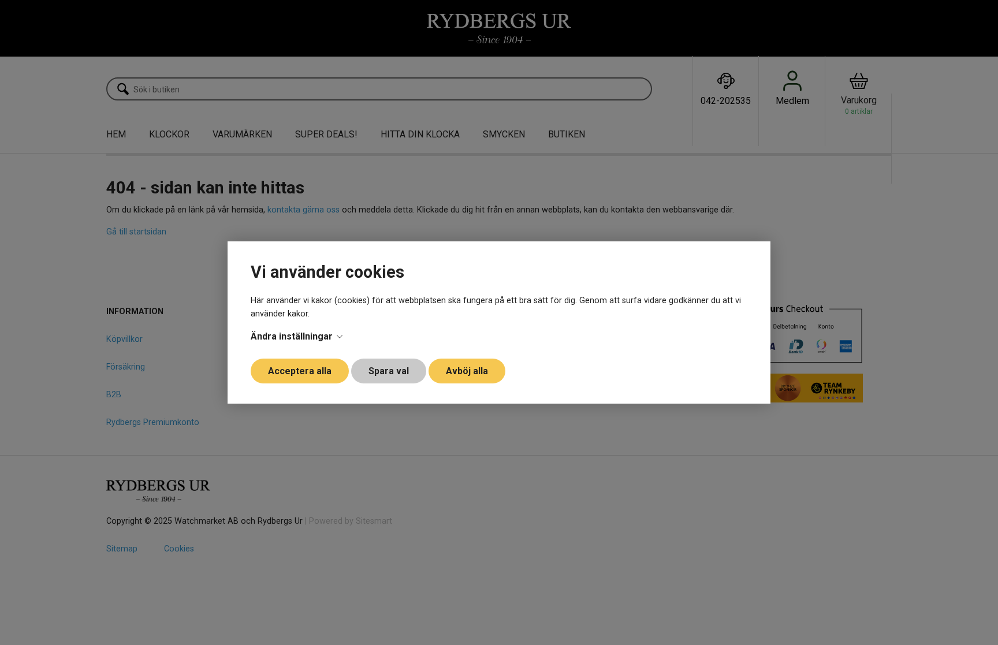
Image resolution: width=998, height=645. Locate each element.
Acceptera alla (300, 371)
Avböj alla (467, 371)
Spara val (388, 371)
